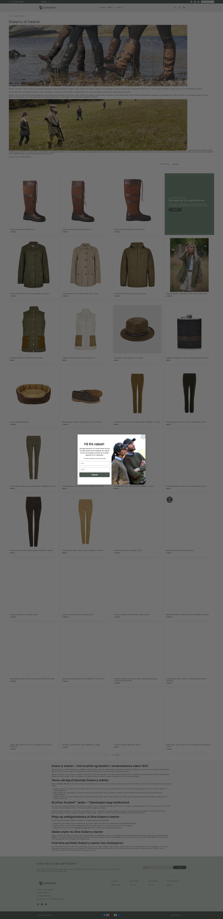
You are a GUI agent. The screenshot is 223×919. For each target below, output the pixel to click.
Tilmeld (94, 475)
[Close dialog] (143, 436)
